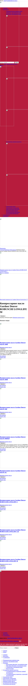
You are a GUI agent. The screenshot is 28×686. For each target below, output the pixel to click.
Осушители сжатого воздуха (13, 141)
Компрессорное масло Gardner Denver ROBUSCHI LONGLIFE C (13, 501)
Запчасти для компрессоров (13, 12)
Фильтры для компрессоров (13, 14)
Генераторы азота (10, 206)
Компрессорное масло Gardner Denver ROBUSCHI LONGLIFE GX (13, 530)
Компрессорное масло (12, 210)
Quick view (3, 357)
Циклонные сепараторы (12, 208)
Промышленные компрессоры (14, 11)
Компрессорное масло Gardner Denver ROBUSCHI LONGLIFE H (13, 560)
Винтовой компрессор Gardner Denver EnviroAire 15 (14, 299)
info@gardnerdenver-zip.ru (10, 0)
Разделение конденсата (12, 213)
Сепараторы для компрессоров (14, 667)
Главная (2, 249)
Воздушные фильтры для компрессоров (16, 664)
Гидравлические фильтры (13, 212)
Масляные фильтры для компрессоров (16, 665)
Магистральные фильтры (13, 209)
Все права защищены (9, 641)
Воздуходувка (10, 668)
